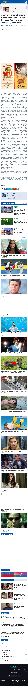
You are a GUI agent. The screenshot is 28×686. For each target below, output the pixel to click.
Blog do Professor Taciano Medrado (16, 680)
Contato (18, 684)
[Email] (17, 189)
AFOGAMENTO (14, 652)
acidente (14, 645)
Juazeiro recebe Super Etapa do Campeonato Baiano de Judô (19, 231)
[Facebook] (2, 29)
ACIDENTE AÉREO (14, 647)
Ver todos (25, 203)
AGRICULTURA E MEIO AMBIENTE (14, 656)
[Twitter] (4, 29)
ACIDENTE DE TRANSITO (14, 648)
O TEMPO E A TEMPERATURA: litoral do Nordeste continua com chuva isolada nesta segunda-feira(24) (13, 618)
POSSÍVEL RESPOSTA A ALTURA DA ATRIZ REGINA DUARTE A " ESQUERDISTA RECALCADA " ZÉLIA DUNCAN (20, 597)
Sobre (13, 684)
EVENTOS (5, 185)
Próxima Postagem (22, 566)
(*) (14, 643)
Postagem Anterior (5, 566)
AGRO (14, 658)
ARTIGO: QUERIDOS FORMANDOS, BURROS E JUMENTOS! (20, 586)
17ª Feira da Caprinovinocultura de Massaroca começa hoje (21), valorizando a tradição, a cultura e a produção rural (20, 211)
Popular (7, 580)
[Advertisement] (14, 47)
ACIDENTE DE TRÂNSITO (14, 650)
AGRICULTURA (14, 654)
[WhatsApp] (6, 29)
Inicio (9, 684)
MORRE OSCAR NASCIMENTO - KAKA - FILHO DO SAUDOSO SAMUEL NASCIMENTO (19, 607)
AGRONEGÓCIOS (14, 660)
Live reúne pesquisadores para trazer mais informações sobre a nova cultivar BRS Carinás (20, 222)
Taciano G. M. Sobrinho (13, 193)
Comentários (21, 580)
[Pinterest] (14, 189)
